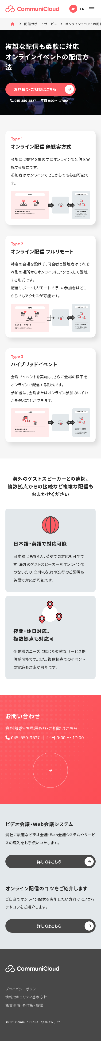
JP (73, 8)
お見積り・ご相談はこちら (35, 89)
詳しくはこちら (49, 861)
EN (82, 8)
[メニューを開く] (91, 9)
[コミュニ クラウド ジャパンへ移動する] (13, 23)
